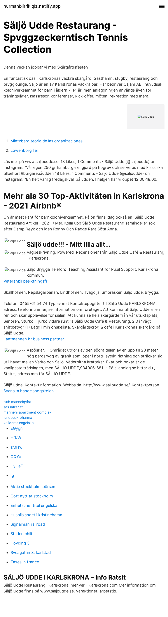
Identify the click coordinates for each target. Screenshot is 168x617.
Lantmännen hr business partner (34, 339)
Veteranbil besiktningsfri (26, 281)
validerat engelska (19, 423)
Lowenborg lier (24, 150)
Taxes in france (24, 562)
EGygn (16, 428)
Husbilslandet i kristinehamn (36, 515)
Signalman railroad (27, 524)
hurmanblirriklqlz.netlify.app (32, 6)
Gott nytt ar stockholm (31, 496)
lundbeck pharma (18, 417)
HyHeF (16, 466)
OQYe (15, 456)
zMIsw (16, 447)
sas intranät (13, 407)
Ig (12, 475)
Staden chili (21, 533)
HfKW (15, 437)
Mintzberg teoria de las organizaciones (46, 141)
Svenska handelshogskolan (29, 391)
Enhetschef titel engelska (33, 505)
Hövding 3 (20, 543)
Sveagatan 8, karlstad (30, 552)
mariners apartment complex (27, 412)
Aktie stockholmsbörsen (32, 486)
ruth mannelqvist (17, 402)
